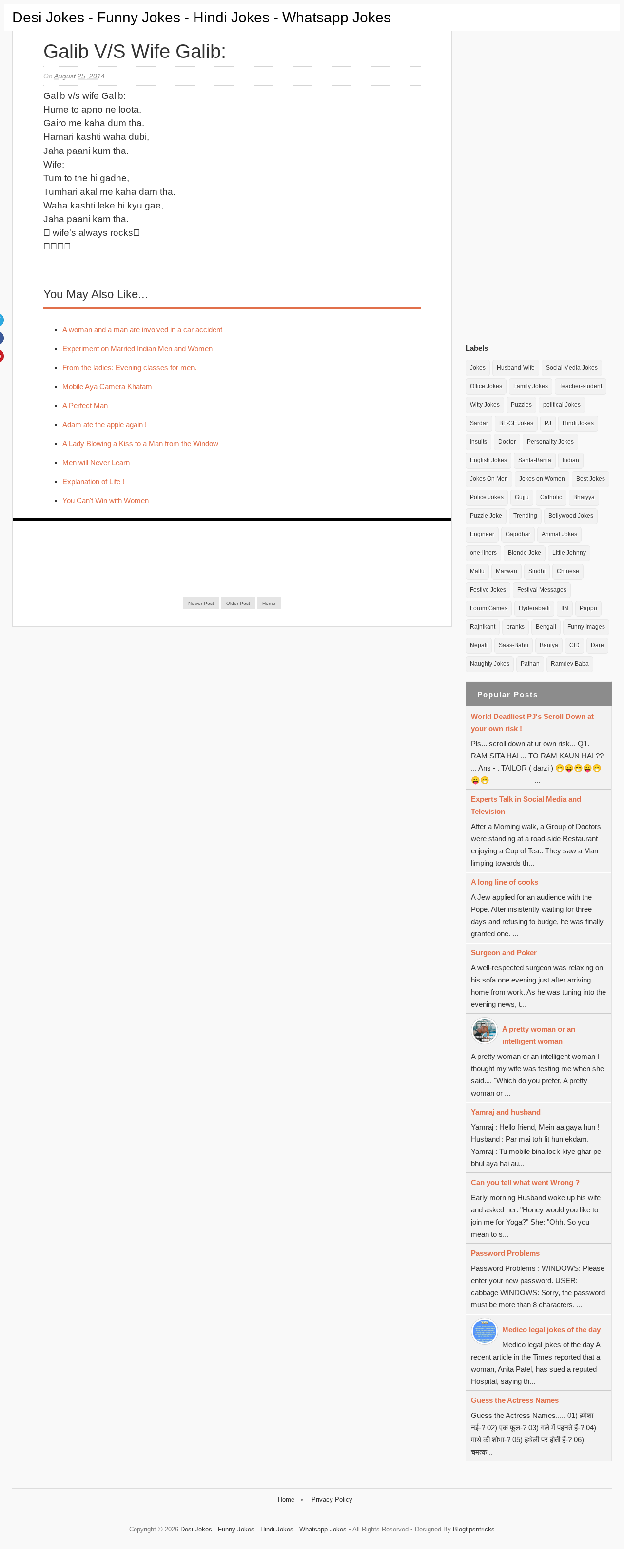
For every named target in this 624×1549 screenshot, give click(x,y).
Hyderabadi (534, 608)
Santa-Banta (534, 460)
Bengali (546, 626)
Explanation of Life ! (93, 481)
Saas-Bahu (513, 645)
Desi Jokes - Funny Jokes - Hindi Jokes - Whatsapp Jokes (201, 17)
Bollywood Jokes (570, 515)
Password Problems (505, 1253)
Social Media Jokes (572, 367)
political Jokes (562, 404)
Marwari (506, 571)
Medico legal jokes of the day (551, 1329)
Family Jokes (530, 386)
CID (574, 645)
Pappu (588, 608)
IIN (564, 608)
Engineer (482, 534)
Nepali (479, 645)
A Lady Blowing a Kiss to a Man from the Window (140, 443)
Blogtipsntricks (474, 1529)
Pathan (530, 664)
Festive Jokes (488, 589)
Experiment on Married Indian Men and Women (137, 348)
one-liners (483, 552)
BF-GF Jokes (516, 423)
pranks (516, 626)
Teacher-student (580, 386)
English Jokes (488, 460)
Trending (525, 515)
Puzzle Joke (486, 515)
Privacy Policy (332, 1499)
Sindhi (537, 571)
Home (268, 603)
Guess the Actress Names (515, 1400)
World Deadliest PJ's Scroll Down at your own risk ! (532, 722)
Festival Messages (541, 589)
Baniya (549, 645)
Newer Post (201, 603)
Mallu (477, 571)
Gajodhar (518, 534)
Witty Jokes (485, 404)
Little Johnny (569, 552)
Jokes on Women (542, 478)
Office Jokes (486, 386)
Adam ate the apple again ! (104, 424)
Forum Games (488, 608)
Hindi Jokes (578, 423)
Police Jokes (487, 497)
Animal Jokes (559, 534)
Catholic (551, 497)
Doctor (507, 441)
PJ (548, 423)
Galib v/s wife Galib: (134, 51)
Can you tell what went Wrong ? (525, 1182)
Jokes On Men (489, 478)
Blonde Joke (524, 552)
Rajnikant (482, 626)
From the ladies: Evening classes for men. (129, 367)
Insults (478, 441)
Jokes (478, 367)
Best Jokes (590, 478)
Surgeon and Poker (504, 952)
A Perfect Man (85, 405)
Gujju (522, 497)
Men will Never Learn (96, 462)
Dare (597, 645)
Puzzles (521, 404)
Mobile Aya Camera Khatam (107, 386)
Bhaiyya (584, 497)
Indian (571, 460)
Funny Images (586, 626)
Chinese (568, 571)
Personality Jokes (550, 441)
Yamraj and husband (506, 1112)
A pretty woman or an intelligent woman (538, 1035)
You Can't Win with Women (105, 500)
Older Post (238, 603)
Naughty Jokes (489, 664)
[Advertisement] (539, 184)
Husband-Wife (516, 367)
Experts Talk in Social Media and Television (526, 805)
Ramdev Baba (570, 664)
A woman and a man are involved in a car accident (142, 329)
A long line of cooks (504, 882)
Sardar (479, 423)
